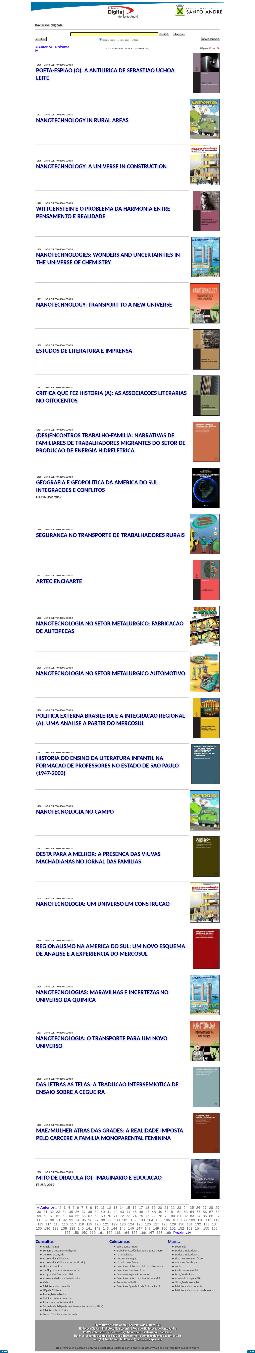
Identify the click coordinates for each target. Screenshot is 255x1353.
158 (76, 1233)
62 (58, 1216)
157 (68, 1233)
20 (160, 1208)
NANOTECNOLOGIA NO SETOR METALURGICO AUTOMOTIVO (110, 674)
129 (173, 1224)
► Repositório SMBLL (125, 1282)
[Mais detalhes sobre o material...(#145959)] (205, 1013)
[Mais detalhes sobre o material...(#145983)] (206, 460)
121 (106, 1224)
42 (116, 1212)
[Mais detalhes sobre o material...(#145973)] (206, 599)
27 (205, 1208)
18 (147, 1208)
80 (173, 1216)
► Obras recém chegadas (186, 1262)
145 (123, 1228)
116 (65, 1224)
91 (58, 1220)
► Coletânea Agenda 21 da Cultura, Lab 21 (137, 1286)
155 (206, 1228)
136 (47, 1228)
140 (81, 1228)
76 (147, 1216)
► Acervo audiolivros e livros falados (60, 1278)
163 (118, 1233)
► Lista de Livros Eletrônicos (188, 1258)
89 (46, 1220)
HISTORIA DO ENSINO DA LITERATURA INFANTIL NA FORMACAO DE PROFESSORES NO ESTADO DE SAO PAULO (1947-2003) (107, 766)
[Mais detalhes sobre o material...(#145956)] (205, 1060)
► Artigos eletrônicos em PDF (56, 1274)
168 (160, 1233)
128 (165, 1224)
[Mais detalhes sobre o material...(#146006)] (206, 92)
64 (71, 1216)
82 (186, 1216)
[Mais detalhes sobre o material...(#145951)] (205, 1198)
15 (128, 1208)
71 (116, 1216)
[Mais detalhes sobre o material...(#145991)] (206, 230)
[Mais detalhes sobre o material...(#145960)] (206, 967)
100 (117, 1220)
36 (77, 1212)
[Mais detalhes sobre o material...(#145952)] (206, 1152)
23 (179, 1208)
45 (135, 1212)
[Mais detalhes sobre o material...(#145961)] (205, 921)
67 (90, 1216)
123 (123, 1224)
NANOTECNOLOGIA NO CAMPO (75, 812)
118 (81, 1224)
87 (218, 1216)
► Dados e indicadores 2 (185, 1254)
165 (134, 1233)
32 (52, 1212)
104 (150, 1220)
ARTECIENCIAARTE (59, 582)
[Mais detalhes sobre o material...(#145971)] (205, 645)
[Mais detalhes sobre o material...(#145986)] (206, 414)
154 (198, 1228)
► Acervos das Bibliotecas (54, 1258)
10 (96, 1208)
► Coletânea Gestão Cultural (129, 1270)
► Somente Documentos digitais (58, 1250)
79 (167, 1216)
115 (57, 1224)
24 (185, 1208)
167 (151, 1233)
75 (141, 1216)
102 (133, 1220)
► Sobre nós (179, 1246)
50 (167, 1212)
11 (103, 1208)
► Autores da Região (125, 1258)
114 (48, 1224)
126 (148, 1224)
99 (109, 1220)
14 (122, 1208)
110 (200, 1220)
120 (98, 1224)
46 (141, 1212)
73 (128, 1216)
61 (52, 1216)
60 (45, 1216)
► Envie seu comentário (185, 1270)
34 (65, 1212)
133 (206, 1224)
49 (160, 1212)
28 (211, 1208)
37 (84, 1212)
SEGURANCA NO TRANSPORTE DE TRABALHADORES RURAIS (110, 535)
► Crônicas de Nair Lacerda (55, 1298)
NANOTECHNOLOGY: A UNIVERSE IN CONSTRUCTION (101, 167)
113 (40, 1224)
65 (77, 1216)
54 (192, 1212)
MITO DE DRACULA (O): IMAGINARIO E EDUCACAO (99, 1178)
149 (156, 1228)
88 (39, 1220)
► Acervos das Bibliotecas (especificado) (62, 1262)
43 (122, 1212)
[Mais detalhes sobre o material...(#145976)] (206, 506)
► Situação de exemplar (185, 1282)
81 (179, 1216)
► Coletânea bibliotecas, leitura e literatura (138, 1266)
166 (143, 1233)
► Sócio (176, 1266)
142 (97, 1228)
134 (215, 1224)
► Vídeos (45, 1282)
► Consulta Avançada (52, 1254)
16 (134, 1208)
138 (64, 1228)
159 (84, 1233)
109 (192, 1220)
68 (96, 1216)
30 (39, 1212)
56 (205, 1212)
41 (109, 1212)
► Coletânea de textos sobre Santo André (136, 1278)
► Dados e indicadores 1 (185, 1250)
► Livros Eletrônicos (51, 1266)
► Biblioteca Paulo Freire (54, 1310)
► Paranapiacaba (123, 1254)
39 (96, 1212)
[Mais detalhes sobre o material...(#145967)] (205, 783)
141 (89, 1228)
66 (84, 1216)
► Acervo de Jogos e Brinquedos (131, 1274)
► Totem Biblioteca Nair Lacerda (58, 1314)
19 (154, 1208)
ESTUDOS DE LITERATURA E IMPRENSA (84, 351)
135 (39, 1228)
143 (106, 1228)
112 (216, 1220)
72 (122, 1216)
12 (109, 1208)
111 (208, 1220)
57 (211, 1212)
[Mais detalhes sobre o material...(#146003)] (205, 138)
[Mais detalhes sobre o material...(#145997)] (205, 184)
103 (142, 1220)
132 (198, 1224)
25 (192, 1208)
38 (90, 1212)
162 (109, 1233)
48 (154, 1212)
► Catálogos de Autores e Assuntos (59, 1270)
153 (189, 1228)
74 (135, 1216)
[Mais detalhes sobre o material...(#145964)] (206, 875)
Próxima (180, 1233)
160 (93, 1233)
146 (131, 1228)
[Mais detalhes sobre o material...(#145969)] (206, 737)
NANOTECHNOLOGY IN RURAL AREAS (82, 121)
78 (160, 1216)
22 (173, 1208)
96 (90, 1220)
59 (39, 1216)
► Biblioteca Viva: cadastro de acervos (193, 1290)
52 (179, 1212)
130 (181, 1224)
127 (156, 1224)
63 (65, 1216)
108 (184, 1220)
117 (73, 1224)
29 (217, 1208)
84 (198, 1216)
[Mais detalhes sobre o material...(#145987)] (206, 368)
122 (114, 1224)
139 (72, 1228)
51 (173, 1212)
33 (58, 1212)
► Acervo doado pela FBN (186, 1278)
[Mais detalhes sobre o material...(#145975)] (205, 553)
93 (71, 1220)
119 (89, 1224)
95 (84, 1220)
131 (190, 1224)
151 (173, 1228)
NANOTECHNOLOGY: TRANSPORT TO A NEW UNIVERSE (104, 305)
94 (77, 1220)
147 (139, 1228)
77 (154, 1216)
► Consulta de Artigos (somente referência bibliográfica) (71, 1306)
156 (215, 1228)
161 (101, 1233)
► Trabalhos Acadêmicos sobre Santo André (138, 1250)
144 (114, 1228)
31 (45, 1212)
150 (164, 1228)
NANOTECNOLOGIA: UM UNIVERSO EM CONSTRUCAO (103, 904)
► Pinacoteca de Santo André (56, 1302)
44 (128, 1212)
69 (103, 1216)
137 (56, 1228)
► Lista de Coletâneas (125, 1262)
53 (186, 1212)
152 (181, 1228)
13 (115, 1208)
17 (141, 1208)
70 (109, 1216)
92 (65, 1220)
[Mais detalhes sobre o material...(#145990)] (205, 276)
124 (131, 1224)
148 (148, 1228)
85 (205, 1216)
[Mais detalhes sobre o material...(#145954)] (206, 1106)
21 (166, 1208)
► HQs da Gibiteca (50, 1290)
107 (175, 1220)
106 (167, 1220)
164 (126, 1233)
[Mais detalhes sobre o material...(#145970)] (205, 691)
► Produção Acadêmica (53, 1294)
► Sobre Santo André (125, 1246)
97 (97, 1220)
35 (71, 1212)
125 (139, 1224)
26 (198, 1208)
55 (198, 1212)
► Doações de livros (183, 1274)
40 (103, 1212)
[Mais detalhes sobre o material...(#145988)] (205, 322)
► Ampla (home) (49, 1246)
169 (168, 1233)
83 (192, 1216)
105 (159, 1220)
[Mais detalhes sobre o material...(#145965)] (205, 829)
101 (125, 1220)
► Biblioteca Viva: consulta (55, 1286)
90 (52, 1220)
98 (103, 1220)
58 (218, 1212)
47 (147, 1212)
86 (211, 1216)
